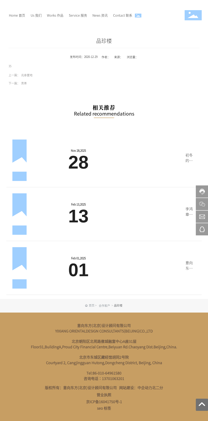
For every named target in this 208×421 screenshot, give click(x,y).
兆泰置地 (26, 75)
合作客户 (104, 305)
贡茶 (24, 83)
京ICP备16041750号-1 (104, 401)
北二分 (157, 387)
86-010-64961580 (107, 373)
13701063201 (113, 378)
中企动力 (145, 387)
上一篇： (14, 75)
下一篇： (14, 83)
